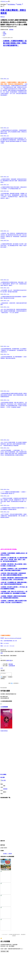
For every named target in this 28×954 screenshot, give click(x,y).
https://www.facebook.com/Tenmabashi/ (13, 638)
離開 (7, 951)
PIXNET (6, 934)
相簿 (4, 32)
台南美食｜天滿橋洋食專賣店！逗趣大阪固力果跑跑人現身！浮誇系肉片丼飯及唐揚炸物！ (15, 43)
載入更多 (2, 670)
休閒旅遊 (11, 29)
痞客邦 (7, 660)
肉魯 (2, 653)
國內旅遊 (11, 664)
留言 (11, 660)
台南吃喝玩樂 (12, 665)
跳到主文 (3, 16)
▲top (2, 668)
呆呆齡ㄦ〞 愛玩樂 (7, 853)
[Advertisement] (14, 62)
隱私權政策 (23, 934)
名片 (4, 35)
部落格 (4, 33)
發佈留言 (2, 678)
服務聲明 (14, 935)
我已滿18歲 (3, 951)
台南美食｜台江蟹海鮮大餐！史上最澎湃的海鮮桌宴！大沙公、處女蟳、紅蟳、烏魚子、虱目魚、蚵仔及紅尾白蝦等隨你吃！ (14, 559)
